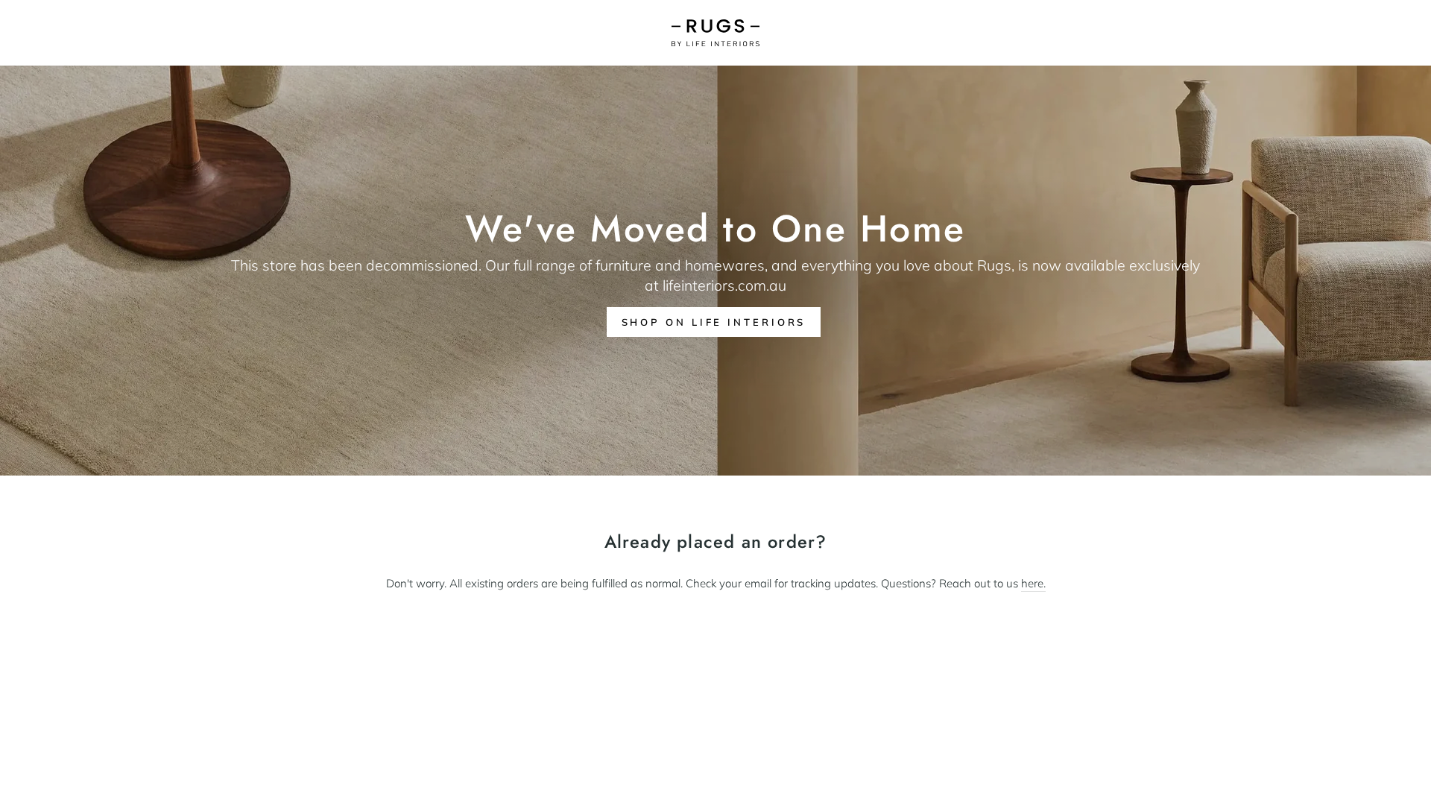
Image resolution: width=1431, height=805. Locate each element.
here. (1033, 583)
